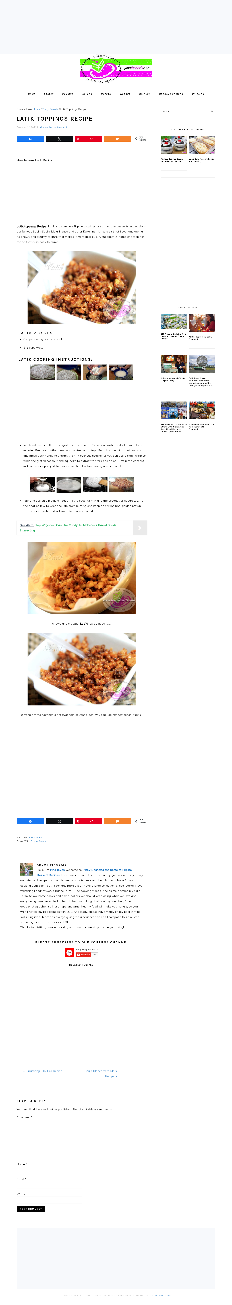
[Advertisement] (116, 27)
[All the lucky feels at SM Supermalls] (202, 323)
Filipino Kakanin (39, 841)
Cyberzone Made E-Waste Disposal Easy (173, 379)
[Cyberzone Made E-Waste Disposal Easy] (174, 364)
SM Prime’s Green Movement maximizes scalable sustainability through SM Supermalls (200, 382)
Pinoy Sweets (36, 837)
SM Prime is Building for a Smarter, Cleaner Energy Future (173, 336)
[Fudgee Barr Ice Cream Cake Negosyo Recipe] (174, 145)
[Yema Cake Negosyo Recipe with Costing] (202, 145)
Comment (24, 1117)
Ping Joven (57, 870)
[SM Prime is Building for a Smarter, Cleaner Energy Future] (174, 321)
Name (22, 1164)
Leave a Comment (58, 127)
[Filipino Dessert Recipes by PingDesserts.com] (116, 84)
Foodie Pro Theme (160, 1296)
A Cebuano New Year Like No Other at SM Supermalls (201, 427)
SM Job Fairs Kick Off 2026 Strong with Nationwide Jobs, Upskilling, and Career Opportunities (174, 428)
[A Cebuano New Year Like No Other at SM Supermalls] (202, 410)
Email (21, 1179)
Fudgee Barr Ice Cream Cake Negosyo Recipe (172, 160)
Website (22, 1194)
